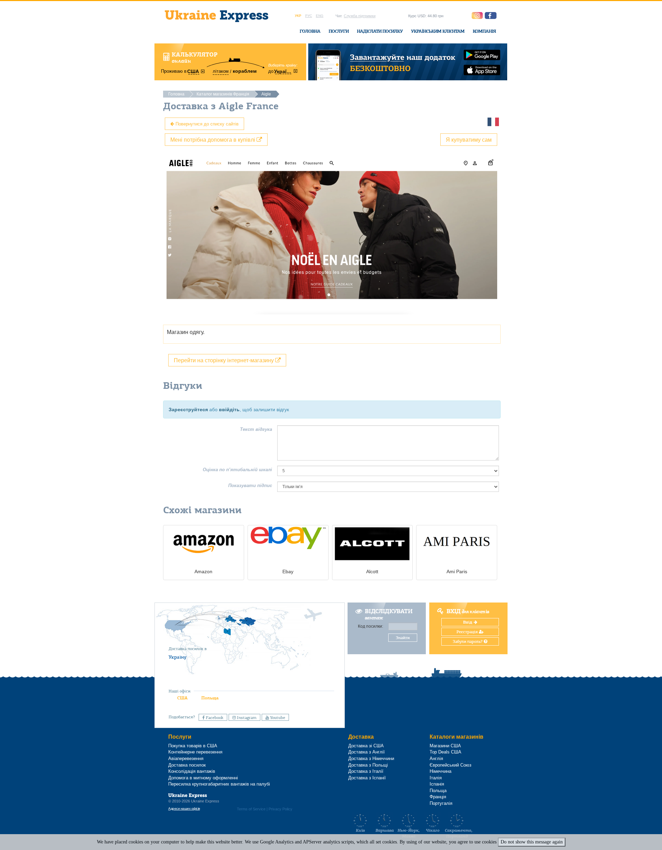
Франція (438, 796)
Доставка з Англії (366, 752)
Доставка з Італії (365, 771)
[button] (490, 15)
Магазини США (445, 745)
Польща (210, 698)
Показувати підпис (250, 485)
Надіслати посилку (380, 31)
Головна (310, 31)
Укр (298, 16)
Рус (308, 16)
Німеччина (440, 771)
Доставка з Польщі (368, 765)
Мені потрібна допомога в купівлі (213, 139)
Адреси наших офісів (184, 808)
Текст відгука (256, 429)
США (182, 698)
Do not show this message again (532, 841)
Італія (436, 777)
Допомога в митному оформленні (203, 777)
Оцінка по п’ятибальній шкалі (237, 469)
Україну (178, 657)
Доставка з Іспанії (367, 777)
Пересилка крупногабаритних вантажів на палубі (219, 784)
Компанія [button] (484, 31)
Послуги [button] (339, 31)
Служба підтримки (359, 16)
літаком (221, 71)
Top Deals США (445, 752)
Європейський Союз (450, 765)
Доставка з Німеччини (371, 758)
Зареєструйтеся (188, 409)
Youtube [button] (277, 717)
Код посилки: (370, 626)
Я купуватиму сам (469, 139)
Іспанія (437, 784)
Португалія (441, 803)
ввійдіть (229, 409)
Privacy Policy (280, 809)
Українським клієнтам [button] (437, 31)
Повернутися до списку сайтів (206, 123)
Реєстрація (468, 632)
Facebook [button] (214, 717)
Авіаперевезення (185, 758)
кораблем (245, 71)
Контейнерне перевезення (195, 752)
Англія (436, 758)
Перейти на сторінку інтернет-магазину (224, 360)
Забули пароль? (468, 641)
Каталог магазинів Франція (223, 94)
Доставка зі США (366, 745)
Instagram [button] (246, 717)
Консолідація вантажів (191, 771)
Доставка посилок (187, 765)
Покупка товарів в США (192, 745)
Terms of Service (251, 809)
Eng (319, 16)
